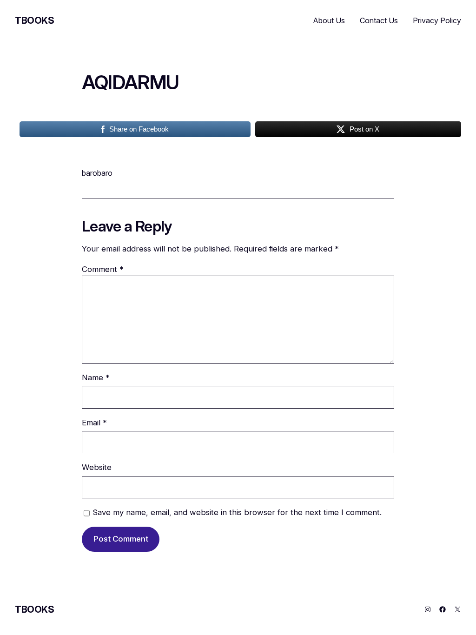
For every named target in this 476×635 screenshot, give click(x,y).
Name (96, 377)
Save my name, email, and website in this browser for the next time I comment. (237, 512)
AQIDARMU (130, 83)
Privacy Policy (437, 20)
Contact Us (379, 20)
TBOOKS (34, 20)
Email (94, 422)
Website (97, 467)
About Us (329, 20)
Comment (103, 269)
